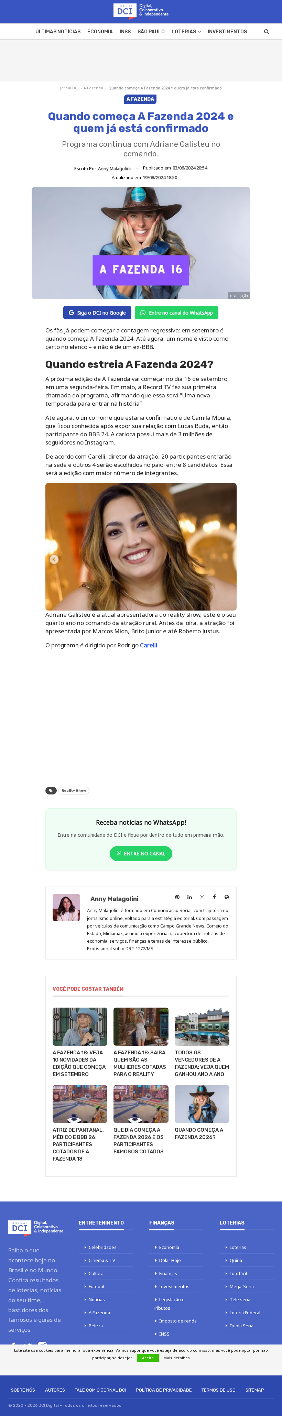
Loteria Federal (245, 1312)
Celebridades (103, 1247)
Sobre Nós (23, 1390)
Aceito (148, 1357)
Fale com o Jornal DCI (100, 1390)
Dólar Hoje (170, 1260)
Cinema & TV (102, 1260)
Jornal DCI (69, 87)
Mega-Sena (242, 1286)
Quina (236, 1260)
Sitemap (255, 1390)
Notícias (97, 1299)
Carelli (148, 645)
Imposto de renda (178, 1321)
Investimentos (227, 32)
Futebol (96, 1286)
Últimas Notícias (57, 32)
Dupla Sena (241, 1325)
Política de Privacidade (164, 1390)
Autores (55, 1390)
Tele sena (240, 1299)
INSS (125, 32)
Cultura (96, 1273)
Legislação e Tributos (169, 1303)
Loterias (184, 32)
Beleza (96, 1325)
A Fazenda (93, 87)
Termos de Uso (219, 1390)
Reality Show (74, 791)
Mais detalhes (176, 1358)
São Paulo (151, 32)
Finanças (168, 1273)
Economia (100, 32)
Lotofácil (238, 1273)
